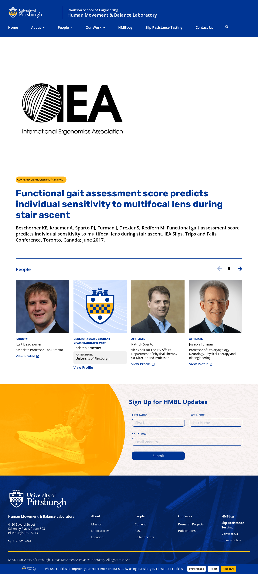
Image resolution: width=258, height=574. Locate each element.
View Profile (25, 356)
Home (13, 27)
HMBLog (125, 27)
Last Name (197, 415)
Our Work (93, 27)
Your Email (139, 434)
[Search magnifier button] (226, 26)
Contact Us (204, 27)
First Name (140, 415)
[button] (38, 27)
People (63, 27)
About (36, 27)
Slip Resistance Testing (163, 27)
